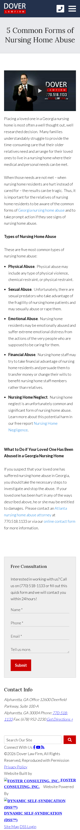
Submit (21, 665)
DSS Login (28, 826)
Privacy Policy (15, 767)
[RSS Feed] (42, 747)
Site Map (11, 826)
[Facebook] (34, 747)
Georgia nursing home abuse (41, 210)
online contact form (59, 521)
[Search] (70, 739)
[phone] (60, 8)
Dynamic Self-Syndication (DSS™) (33, 816)
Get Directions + (60, 719)
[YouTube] (38, 747)
